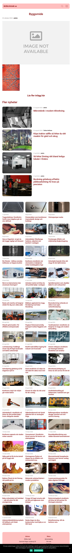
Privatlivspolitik (38, 550)
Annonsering (49, 539)
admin (16, 18)
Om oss (48, 541)
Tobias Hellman (47, 130)
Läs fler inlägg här (36, 95)
